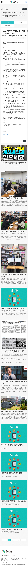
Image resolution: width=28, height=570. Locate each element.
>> (24, 540)
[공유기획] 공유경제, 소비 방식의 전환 (12, 473)
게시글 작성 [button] (24, 8)
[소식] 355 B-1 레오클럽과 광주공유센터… (13, 231)
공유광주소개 (3, 555)
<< (3, 540)
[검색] (26, 2)
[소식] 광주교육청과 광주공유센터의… (12, 198)
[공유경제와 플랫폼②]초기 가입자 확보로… (13, 501)
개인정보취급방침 (14, 555)
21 (9, 540)
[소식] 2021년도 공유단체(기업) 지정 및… (13, 308)
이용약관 (8, 555)
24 (18, 540)
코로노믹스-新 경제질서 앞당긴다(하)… (12, 445)
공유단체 (20, 22)
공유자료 (7, 25)
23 (15, 540)
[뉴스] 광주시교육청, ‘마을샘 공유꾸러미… (13, 411)
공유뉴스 (7, 22)
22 (12, 540)
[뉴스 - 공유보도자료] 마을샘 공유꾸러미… (13, 351)
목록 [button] (24, 141)
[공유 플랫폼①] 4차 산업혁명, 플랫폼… (12, 529)
